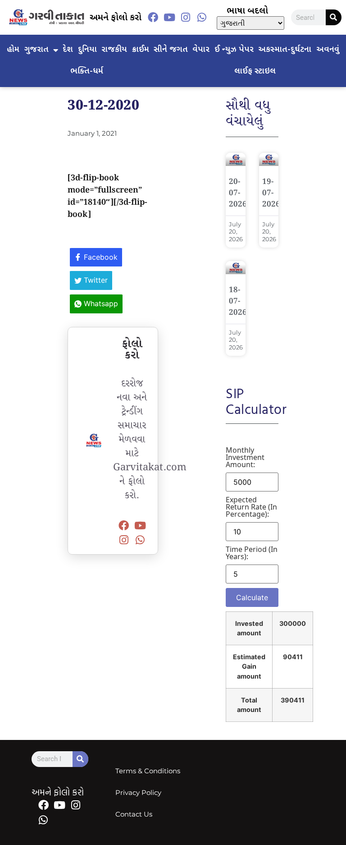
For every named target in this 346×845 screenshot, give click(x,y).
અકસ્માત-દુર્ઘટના (284, 50)
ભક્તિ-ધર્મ (86, 71)
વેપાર (200, 50)
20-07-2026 (238, 193)
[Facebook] (153, 17)
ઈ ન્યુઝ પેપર (234, 50)
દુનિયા (87, 50)
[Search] (333, 17)
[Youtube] (169, 17)
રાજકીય (114, 50)
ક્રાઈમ (140, 50)
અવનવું (327, 50)
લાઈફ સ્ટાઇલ (255, 71)
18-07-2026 (238, 301)
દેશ (68, 50)
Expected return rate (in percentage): (251, 507)
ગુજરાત (36, 50)
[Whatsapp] (202, 17)
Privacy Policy (138, 792)
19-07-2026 (271, 193)
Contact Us (133, 814)
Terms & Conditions (147, 771)
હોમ (13, 50)
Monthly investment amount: (245, 457)
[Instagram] (185, 17)
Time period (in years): (252, 553)
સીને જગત (171, 50)
